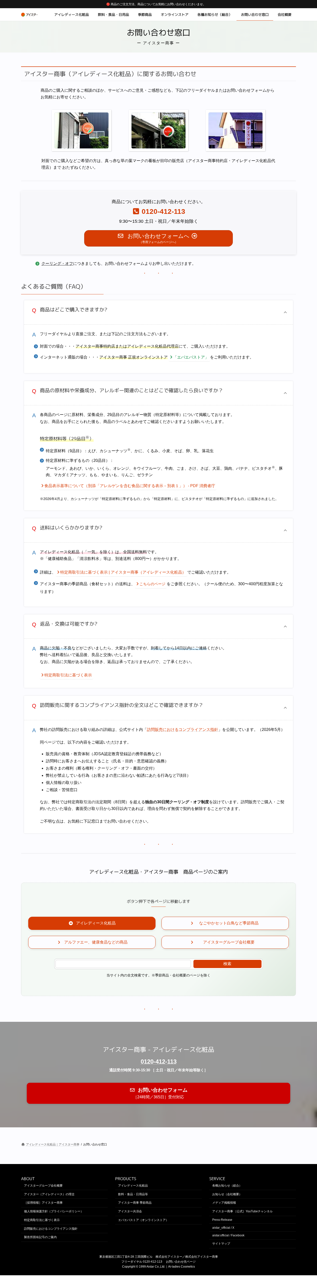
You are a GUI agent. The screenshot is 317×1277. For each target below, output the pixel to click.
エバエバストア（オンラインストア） (143, 1220)
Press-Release (222, 1219)
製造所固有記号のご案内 (40, 1237)
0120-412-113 (159, 1061)
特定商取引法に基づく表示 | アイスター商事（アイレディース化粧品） (123, 572)
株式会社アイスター (169, 1256)
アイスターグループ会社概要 (43, 1185)
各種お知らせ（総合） (227, 1185)
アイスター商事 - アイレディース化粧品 (158, 1049)
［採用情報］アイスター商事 (43, 1202)
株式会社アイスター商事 (201, 1256)
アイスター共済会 (130, 1211)
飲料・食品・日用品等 (133, 1194)
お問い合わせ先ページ (181, 1261)
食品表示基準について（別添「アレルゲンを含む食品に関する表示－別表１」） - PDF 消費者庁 (129, 486)
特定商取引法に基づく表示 (68, 675)
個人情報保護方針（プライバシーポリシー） (53, 1211)
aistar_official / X (223, 1227)
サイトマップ (221, 1243)
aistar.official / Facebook (228, 1235)
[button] (158, 312)
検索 (227, 964)
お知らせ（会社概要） (227, 1194)
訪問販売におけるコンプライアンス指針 (182, 729)
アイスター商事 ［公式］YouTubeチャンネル (242, 1211)
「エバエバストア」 (191, 357)
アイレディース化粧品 (133, 1185)
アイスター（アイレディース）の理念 (49, 1194)
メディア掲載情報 (224, 1202)
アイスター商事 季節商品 (135, 1202)
